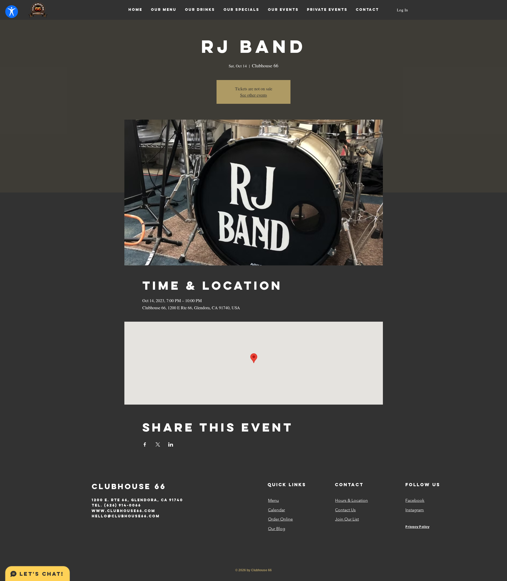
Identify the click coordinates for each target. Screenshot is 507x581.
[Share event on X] (157, 444)
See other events (253, 95)
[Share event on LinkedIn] (170, 444)
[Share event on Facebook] (144, 444)
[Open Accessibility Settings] (11, 11)
